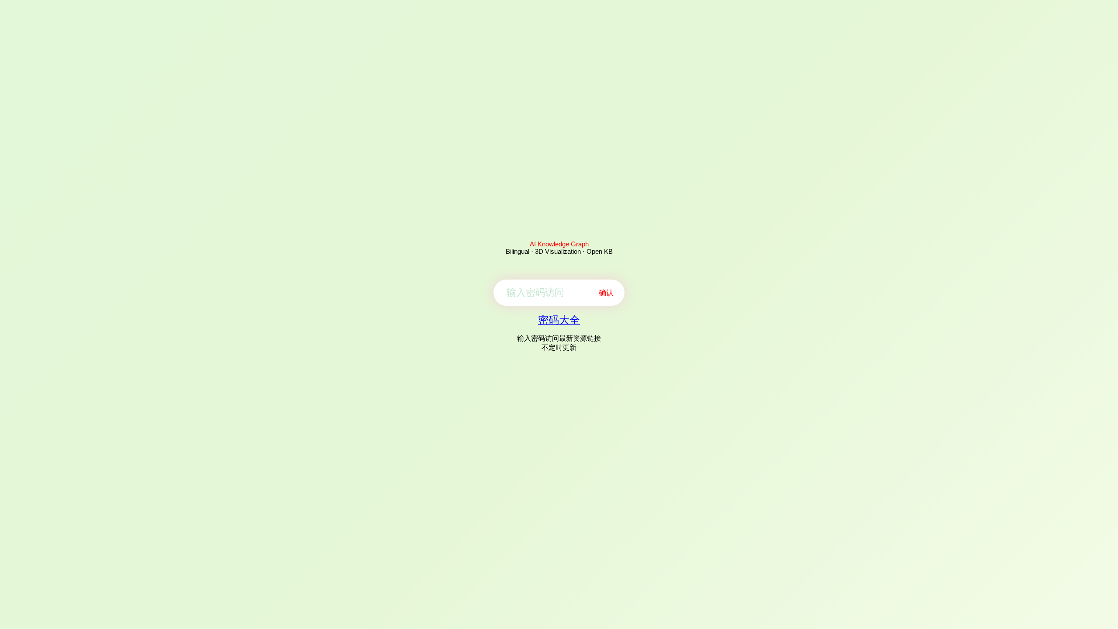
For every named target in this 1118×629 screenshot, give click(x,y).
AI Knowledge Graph (559, 244)
